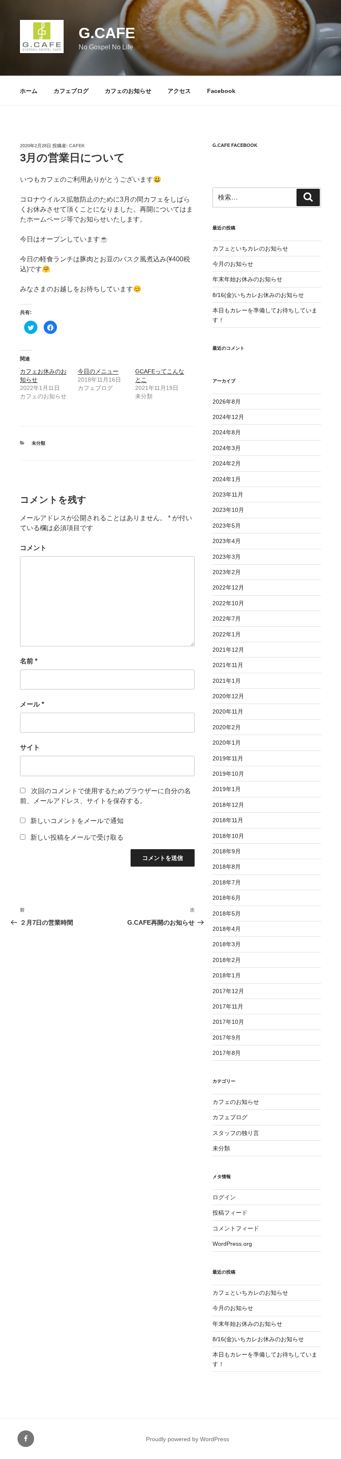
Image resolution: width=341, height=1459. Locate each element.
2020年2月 (227, 727)
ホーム (28, 91)
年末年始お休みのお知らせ (247, 279)
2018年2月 (227, 960)
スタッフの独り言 (236, 1133)
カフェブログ (71, 91)
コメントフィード (236, 1228)
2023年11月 (228, 494)
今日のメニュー (98, 371)
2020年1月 (227, 742)
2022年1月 (227, 634)
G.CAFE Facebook (235, 145)
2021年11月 (228, 665)
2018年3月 (227, 944)
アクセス (179, 91)
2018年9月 (227, 851)
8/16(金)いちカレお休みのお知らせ (258, 295)
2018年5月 (227, 913)
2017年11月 (228, 1006)
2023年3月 (227, 556)
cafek (77, 145)
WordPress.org (232, 1243)
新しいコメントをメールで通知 (77, 820)
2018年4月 (227, 929)
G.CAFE (107, 32)
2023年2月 (227, 572)
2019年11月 (228, 758)
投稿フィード (230, 1212)
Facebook (221, 91)
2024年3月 (227, 448)
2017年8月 (227, 1053)
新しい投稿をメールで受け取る (77, 837)
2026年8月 (227, 401)
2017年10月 (228, 1021)
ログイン (224, 1197)
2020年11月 (228, 711)
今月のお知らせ (233, 264)
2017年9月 (227, 1037)
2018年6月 (227, 897)
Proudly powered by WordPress (187, 1439)
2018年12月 (228, 804)
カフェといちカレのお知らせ (250, 248)
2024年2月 (227, 463)
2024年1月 (227, 479)
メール (32, 704)
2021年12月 (228, 649)
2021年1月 (227, 680)
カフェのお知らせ (128, 91)
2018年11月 (228, 820)
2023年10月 (228, 510)
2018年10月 (228, 836)
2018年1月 (227, 975)
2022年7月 (227, 618)
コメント (33, 547)
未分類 (38, 443)
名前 (28, 661)
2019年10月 (228, 773)
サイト (30, 747)
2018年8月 (227, 866)
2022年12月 (228, 587)
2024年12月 (228, 417)
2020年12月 (228, 696)
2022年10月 (228, 603)
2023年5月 (227, 525)
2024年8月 (227, 432)
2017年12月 (228, 991)
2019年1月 (227, 789)
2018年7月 (227, 882)
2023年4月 (227, 541)
